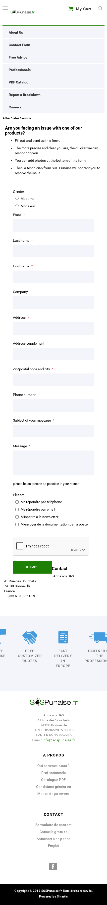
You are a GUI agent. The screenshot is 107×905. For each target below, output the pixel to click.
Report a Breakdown (25, 95)
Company (20, 292)
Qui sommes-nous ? (53, 766)
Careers (15, 107)
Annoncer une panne (54, 839)
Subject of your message (32, 420)
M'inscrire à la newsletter (39, 517)
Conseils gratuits (54, 832)
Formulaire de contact (53, 825)
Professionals (20, 70)
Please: (18, 495)
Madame (27, 199)
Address (19, 317)
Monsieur (28, 206)
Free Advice (18, 57)
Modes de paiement (53, 794)
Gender (18, 192)
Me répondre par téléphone (41, 502)
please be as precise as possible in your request (46, 484)
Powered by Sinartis (53, 896)
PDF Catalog (18, 82)
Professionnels (53, 773)
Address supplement (29, 343)
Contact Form (19, 45)
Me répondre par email (38, 509)
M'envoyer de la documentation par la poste (54, 524)
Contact (53, 814)
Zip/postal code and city (32, 369)
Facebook (53, 866)
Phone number (24, 395)
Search (100, 8)
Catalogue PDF (53, 780)
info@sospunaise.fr (59, 740)
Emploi (53, 846)
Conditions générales (53, 787)
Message (20, 446)
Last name (21, 240)
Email (17, 215)
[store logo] (22, 11)
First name (21, 266)
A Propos (53, 755)
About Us (16, 32)
